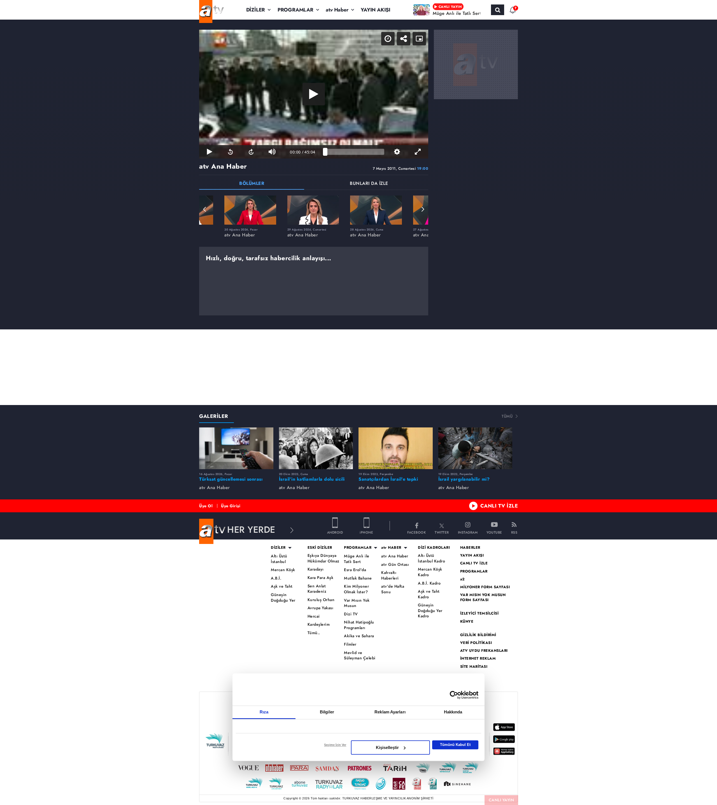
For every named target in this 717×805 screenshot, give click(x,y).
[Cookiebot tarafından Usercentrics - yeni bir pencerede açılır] (453, 695)
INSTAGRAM (468, 532)
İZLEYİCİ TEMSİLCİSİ (479, 613)
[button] (204, 209)
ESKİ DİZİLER (320, 547)
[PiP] (419, 38)
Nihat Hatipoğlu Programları (359, 625)
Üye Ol (206, 506)
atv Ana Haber (394, 556)
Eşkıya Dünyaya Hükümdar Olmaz (323, 558)
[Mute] (272, 152)
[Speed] (388, 38)
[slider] (355, 152)
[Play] (313, 94)
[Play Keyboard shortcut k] (209, 152)
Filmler (350, 644)
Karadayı (316, 569)
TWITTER (442, 532)
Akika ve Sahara (359, 636)
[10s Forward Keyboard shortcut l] (251, 152)
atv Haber (337, 9)
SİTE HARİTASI (474, 666)
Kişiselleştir (387, 747)
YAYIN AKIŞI (375, 9)
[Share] (403, 38)
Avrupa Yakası (321, 608)
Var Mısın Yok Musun (357, 603)
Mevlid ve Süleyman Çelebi (360, 655)
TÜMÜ (507, 416)
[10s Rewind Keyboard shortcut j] (230, 152)
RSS (514, 532)
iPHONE (366, 532)
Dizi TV (351, 614)
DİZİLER (255, 9)
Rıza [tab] (264, 711)
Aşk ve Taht (282, 586)
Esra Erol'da (355, 570)
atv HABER (391, 547)
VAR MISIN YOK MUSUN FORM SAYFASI (483, 597)
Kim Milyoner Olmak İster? (356, 589)
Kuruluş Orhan (321, 599)
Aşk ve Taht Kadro (429, 594)
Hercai (314, 616)
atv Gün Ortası (395, 564)
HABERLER (470, 547)
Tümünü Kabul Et (455, 745)
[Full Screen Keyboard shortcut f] (418, 152)
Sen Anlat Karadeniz (317, 588)
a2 (462, 579)
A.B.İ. (276, 578)
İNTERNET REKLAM (478, 658)
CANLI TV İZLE (499, 505)
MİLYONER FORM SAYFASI (485, 587)
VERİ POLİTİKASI (476, 642)
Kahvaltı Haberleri (390, 575)
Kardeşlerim (319, 624)
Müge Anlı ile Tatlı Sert (356, 558)
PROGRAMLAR (295, 9)
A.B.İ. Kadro (429, 583)
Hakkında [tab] (453, 711)
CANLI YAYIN (501, 800)
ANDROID (335, 532)
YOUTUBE (494, 532)
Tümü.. (314, 633)
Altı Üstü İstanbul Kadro (431, 558)
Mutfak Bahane (358, 578)
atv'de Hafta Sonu (392, 589)
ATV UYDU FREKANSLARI (484, 650)
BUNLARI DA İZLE (369, 184)
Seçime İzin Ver (335, 744)
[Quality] (397, 152)
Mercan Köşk (283, 570)
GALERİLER (213, 416)
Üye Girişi (230, 506)
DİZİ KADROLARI (434, 547)
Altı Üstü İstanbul (279, 558)
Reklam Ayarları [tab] (390, 711)
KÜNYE (467, 621)
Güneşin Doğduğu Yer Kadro (430, 610)
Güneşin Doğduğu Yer (283, 597)
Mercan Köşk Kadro (430, 572)
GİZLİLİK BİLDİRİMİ (478, 635)
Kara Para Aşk (321, 577)
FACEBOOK (416, 532)
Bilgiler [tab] (327, 711)
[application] (313, 94)
